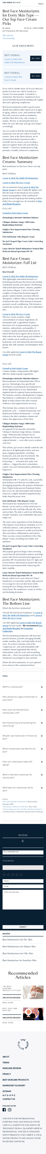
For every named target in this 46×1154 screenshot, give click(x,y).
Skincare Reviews (12, 1068)
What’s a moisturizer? (13, 687)
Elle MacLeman (22, 31)
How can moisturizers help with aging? (17, 763)
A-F (4, 1096)
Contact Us (9, 1099)
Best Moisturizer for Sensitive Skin (20, 961)
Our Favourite (9, 39)
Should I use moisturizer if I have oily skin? (20, 737)
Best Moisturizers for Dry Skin (17, 940)
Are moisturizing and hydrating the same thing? (19, 724)
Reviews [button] (23, 835)
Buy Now (36, 58)
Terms (6, 1063)
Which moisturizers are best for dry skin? (19, 750)
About (6, 1057)
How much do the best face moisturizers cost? (15, 711)
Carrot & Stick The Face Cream (16, 183)
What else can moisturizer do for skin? (18, 789)
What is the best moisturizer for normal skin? (17, 776)
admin (7, 28)
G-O (9, 1096)
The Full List (8, 36)
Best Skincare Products (16, 1080)
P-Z (13, 1096)
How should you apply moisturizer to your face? (20, 698)
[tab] (23, 687)
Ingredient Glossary (14, 1086)
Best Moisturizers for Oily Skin (18, 954)
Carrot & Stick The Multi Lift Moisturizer (20, 178)
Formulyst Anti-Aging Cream (15, 213)
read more (8, 1003)
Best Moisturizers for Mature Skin (19, 947)
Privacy (7, 1074)
